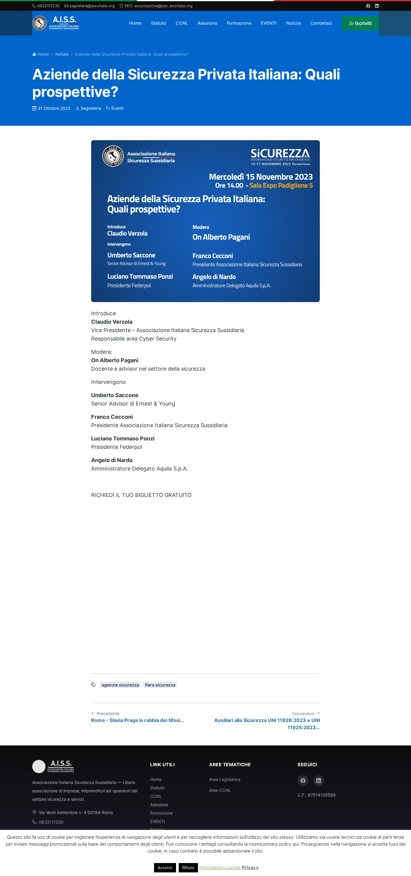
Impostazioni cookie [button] (220, 867)
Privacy (250, 867)
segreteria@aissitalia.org (92, 6)
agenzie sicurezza (120, 684)
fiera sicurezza (160, 684)
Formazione (161, 813)
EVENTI (269, 23)
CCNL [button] (182, 23)
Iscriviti (363, 23)
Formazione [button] (239, 23)
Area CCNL (220, 790)
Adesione (159, 804)
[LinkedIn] (318, 780)
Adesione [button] (207, 23)
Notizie (62, 54)
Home (135, 23)
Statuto (158, 23)
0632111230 (48, 6)
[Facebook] (303, 780)
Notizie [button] (293, 23)
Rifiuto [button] (188, 867)
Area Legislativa (224, 779)
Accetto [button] (165, 867)
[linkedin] (377, 6)
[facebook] (368, 6)
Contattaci (321, 23)
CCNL (156, 796)
